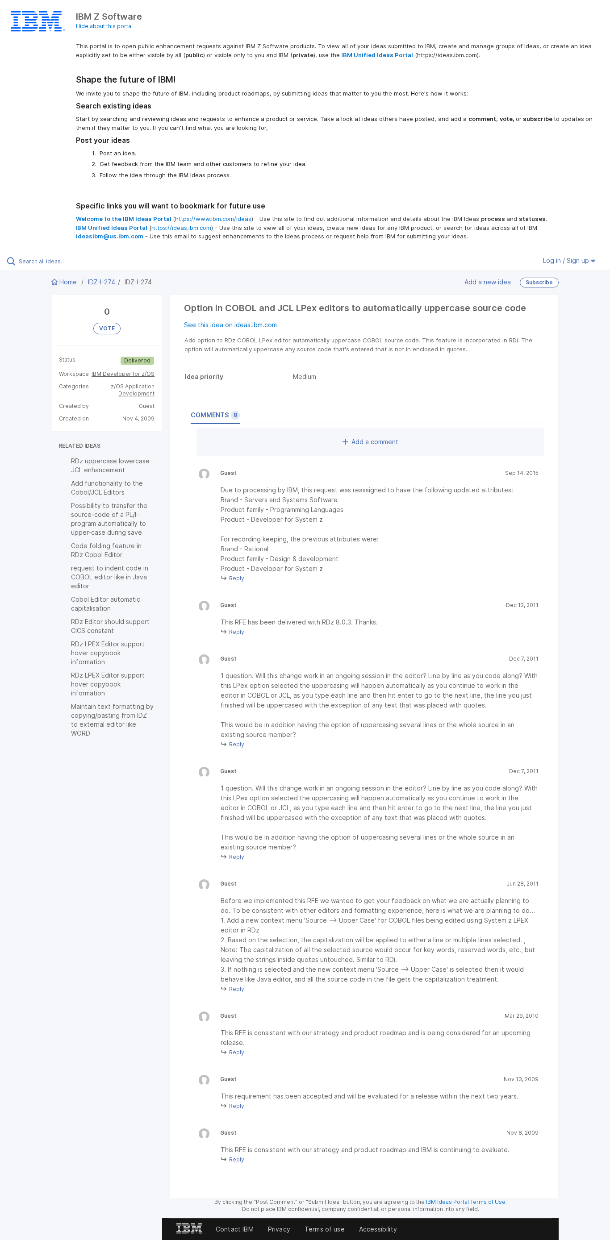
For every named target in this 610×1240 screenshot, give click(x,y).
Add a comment (374, 441)
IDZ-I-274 (101, 282)
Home (68, 282)
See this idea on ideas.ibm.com (230, 325)
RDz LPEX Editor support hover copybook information (108, 653)
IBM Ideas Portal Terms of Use (466, 1201)
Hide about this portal (104, 26)
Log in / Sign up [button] (567, 260)
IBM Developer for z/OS (123, 373)
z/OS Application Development (133, 390)
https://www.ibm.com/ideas (213, 218)
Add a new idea (487, 282)
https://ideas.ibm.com (181, 227)
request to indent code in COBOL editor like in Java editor (109, 577)
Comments (214, 415)
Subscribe (539, 282)
